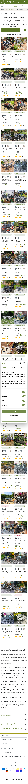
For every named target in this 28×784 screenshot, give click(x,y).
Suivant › (21, 642)
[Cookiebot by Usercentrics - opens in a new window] (20, 363)
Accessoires (5, 696)
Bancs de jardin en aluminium (10, 689)
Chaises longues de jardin (9, 692)
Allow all (14, 411)
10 (17, 642)
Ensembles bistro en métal (9, 684)
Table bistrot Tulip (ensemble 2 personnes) (7, 210)
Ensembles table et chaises (9, 679)
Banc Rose (17, 631)
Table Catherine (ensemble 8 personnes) (20, 149)
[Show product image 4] (9, 47)
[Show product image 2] (6, 47)
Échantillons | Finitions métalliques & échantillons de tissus (7, 359)
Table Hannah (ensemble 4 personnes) (21, 331)
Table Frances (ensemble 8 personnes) (8, 241)
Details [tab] (14, 367)
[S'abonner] (25, 752)
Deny (14, 419)
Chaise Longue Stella (20, 453)
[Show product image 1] (18, 47)
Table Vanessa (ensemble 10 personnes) (8, 601)
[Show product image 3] (8, 47)
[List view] (21, 29)
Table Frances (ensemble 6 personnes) (21, 88)
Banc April (4, 453)
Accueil (2, 13)
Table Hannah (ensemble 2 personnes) (8, 541)
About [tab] (23, 367)
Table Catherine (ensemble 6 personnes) (7, 88)
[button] (22, 6)
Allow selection (14, 415)
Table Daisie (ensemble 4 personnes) (20, 301)
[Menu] (2, 6)
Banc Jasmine (18, 56)
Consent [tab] (5, 367)
